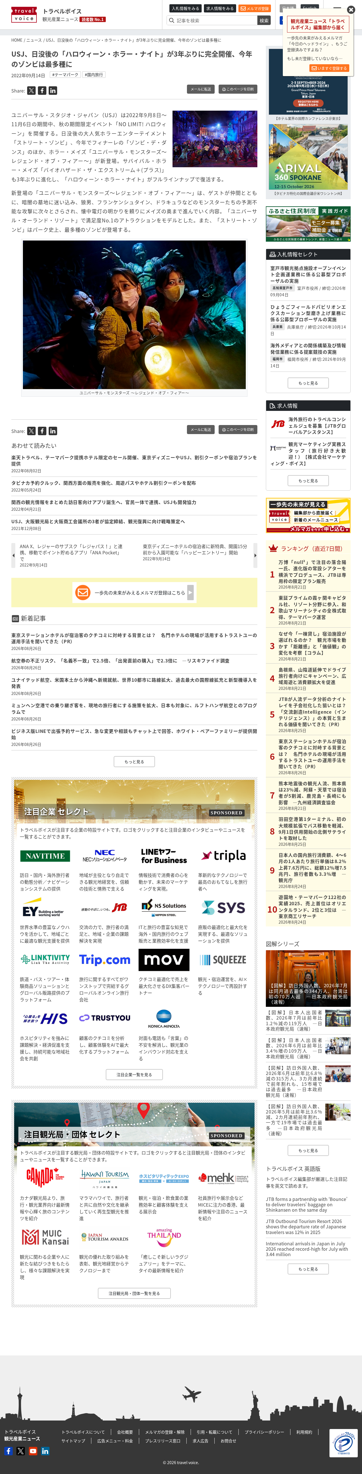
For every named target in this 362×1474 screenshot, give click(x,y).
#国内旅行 (94, 74)
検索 (264, 20)
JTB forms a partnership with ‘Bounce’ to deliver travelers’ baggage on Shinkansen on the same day (306, 1204)
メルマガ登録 (257, 8)
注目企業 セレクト (56, 811)
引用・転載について (214, 1432)
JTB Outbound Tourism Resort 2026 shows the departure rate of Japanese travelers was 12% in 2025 (306, 1226)
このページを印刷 (240, 89)
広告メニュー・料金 (115, 1440)
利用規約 (304, 1432)
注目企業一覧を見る (134, 1074)
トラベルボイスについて (83, 1432)
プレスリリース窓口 (162, 1440)
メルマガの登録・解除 (165, 1432)
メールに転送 (201, 89)
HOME (16, 40)
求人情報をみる (220, 8)
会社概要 (125, 1432)
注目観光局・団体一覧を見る (134, 1293)
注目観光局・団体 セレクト (72, 1134)
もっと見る (134, 761)
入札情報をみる (185, 8)
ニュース (34, 40)
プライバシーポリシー (264, 1432)
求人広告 (200, 1440)
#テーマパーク (65, 74)
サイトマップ (73, 1440)
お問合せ (228, 1440)
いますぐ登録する (332, 68)
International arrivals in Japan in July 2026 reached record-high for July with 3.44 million (307, 1249)
